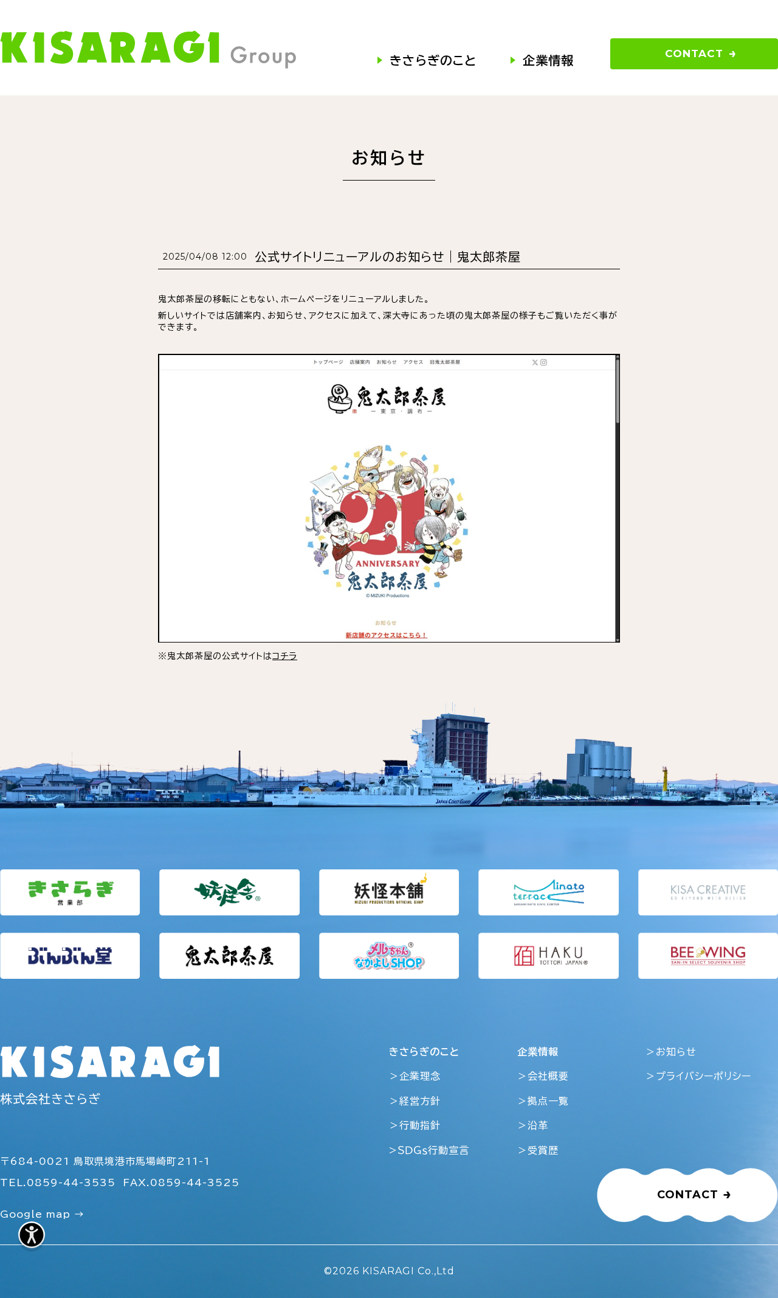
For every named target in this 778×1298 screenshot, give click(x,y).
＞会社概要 (543, 1076)
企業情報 (548, 60)
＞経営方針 (415, 1101)
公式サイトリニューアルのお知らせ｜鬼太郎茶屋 (388, 256)
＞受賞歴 (538, 1150)
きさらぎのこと (433, 60)
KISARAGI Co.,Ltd (408, 1271)
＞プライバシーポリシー (698, 1076)
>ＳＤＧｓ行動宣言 (429, 1150)
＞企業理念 (415, 1076)
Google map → (42, 1214)
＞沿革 (532, 1125)
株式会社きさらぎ (50, 1099)
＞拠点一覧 (543, 1101)
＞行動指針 (415, 1125)
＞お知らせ (671, 1052)
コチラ (284, 656)
